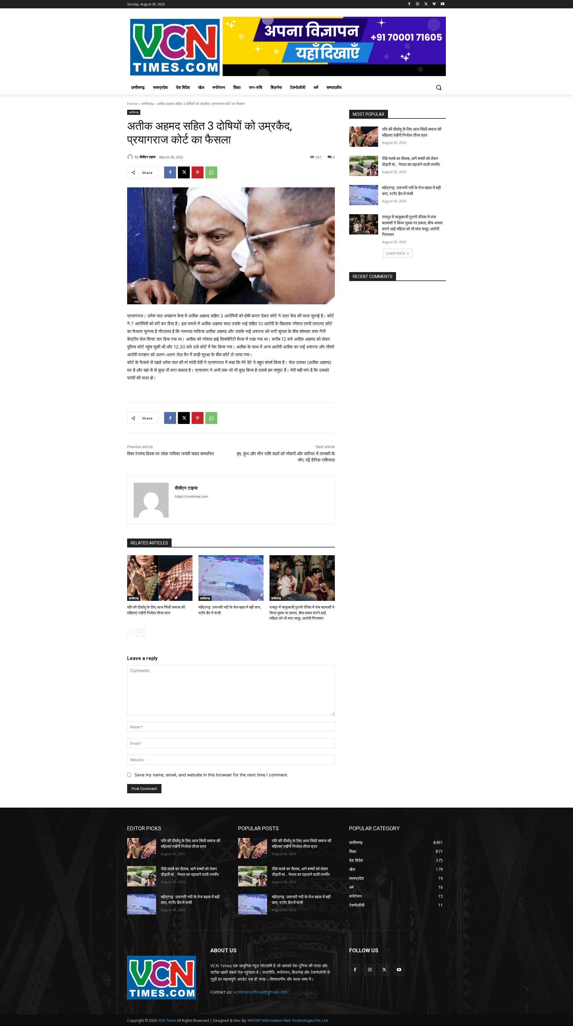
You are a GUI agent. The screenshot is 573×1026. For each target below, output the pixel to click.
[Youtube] (442, 4)
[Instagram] (417, 4)
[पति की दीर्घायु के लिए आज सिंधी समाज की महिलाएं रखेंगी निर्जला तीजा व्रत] (159, 578)
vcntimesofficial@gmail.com (260, 992)
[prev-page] (131, 633)
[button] (439, 87)
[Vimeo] (434, 4)
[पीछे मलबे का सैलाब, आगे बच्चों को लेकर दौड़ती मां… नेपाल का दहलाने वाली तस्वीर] (363, 166)
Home (132, 103)
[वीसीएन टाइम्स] (131, 157)
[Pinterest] (198, 172)
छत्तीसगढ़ (147, 103)
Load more (395, 253)
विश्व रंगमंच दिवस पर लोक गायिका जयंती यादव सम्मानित (170, 453)
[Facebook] (409, 4)
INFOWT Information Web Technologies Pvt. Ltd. (288, 1020)
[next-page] (140, 633)
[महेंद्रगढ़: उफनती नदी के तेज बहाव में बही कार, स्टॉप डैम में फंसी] (231, 578)
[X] (426, 4)
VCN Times (167, 1020)
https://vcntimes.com (191, 496)
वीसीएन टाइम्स (147, 157)
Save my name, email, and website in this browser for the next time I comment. (211, 774)
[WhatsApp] (211, 172)
